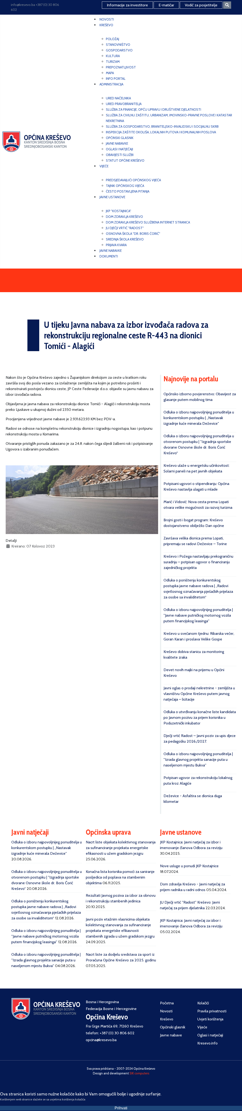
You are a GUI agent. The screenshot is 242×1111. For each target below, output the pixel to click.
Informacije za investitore (127, 5)
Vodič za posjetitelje (201, 5)
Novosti (166, 1011)
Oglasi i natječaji (210, 1035)
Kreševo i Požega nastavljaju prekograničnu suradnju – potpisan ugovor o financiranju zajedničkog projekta (198, 562)
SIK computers (139, 1073)
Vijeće (202, 1027)
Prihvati (121, 1108)
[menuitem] (106, 19)
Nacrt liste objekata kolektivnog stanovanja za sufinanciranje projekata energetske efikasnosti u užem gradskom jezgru (121, 848)
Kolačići (203, 1003)
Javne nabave (171, 1035)
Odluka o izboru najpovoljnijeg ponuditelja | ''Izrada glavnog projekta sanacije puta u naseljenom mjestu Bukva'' (198, 759)
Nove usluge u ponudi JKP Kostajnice (189, 866)
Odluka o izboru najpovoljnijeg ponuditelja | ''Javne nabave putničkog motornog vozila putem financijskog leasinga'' (198, 615)
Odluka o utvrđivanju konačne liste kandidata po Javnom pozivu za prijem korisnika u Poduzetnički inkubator (200, 717)
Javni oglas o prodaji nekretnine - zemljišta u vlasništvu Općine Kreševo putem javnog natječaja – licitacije (199, 694)
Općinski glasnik (172, 1027)
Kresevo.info (207, 1043)
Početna (167, 1003)
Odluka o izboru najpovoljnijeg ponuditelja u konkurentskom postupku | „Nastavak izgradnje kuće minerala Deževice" (199, 418)
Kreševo (166, 1019)
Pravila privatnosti (211, 1011)
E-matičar (166, 5)
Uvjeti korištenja (210, 1019)
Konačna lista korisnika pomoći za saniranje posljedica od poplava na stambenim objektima (120, 877)
